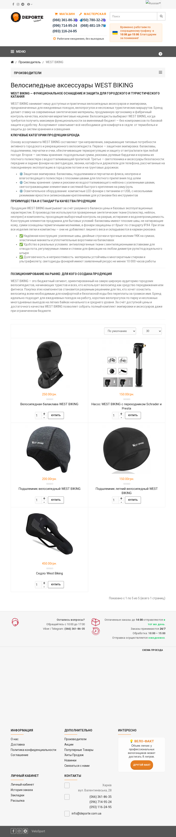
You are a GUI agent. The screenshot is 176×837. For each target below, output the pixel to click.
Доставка (18, 744)
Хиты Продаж (74, 755)
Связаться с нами (77, 765)
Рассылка (17, 800)
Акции (68, 744)
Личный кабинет (22, 784)
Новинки (70, 760)
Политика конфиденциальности (33, 750)
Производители (75, 739)
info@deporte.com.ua (86, 813)
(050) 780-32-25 (92, 20)
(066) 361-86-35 (65, 20)
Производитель (30, 62)
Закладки (17, 795)
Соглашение (19, 755)
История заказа (22, 790)
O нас (14, 739)
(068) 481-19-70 (92, 25)
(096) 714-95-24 (65, 25)
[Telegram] (81, 20)
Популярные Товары (78, 750)
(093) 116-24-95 (65, 31)
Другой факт (141, 765)
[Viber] (76, 20)
